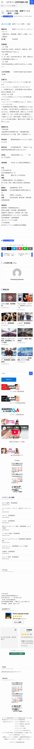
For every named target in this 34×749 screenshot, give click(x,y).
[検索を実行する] (31, 373)
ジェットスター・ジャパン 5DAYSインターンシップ (16, 510)
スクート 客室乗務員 (8, 516)
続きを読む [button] (6, 646)
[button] (3, 248)
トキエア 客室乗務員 (8, 521)
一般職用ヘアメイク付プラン (10, 739)
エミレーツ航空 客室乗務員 (10, 557)
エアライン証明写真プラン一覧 (22, 721)
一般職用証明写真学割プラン (25, 737)
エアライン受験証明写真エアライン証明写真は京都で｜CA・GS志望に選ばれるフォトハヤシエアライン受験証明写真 (17, 718)
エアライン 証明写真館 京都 (17, 2)
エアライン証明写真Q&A (14, 734)
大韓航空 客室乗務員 (8, 552)
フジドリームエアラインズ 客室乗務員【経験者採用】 (16, 540)
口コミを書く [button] (18, 622)
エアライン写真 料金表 (7, 732)
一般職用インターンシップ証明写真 (10, 737)
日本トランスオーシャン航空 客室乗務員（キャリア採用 (16, 528)
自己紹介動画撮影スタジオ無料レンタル (23, 732)
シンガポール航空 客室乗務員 (11, 534)
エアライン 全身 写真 (19, 726)
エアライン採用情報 (7, 16)
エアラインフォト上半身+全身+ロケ (23, 730)
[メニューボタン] (2, 2)
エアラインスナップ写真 (20, 728)
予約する (9, 379)
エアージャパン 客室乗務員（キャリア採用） (15, 547)
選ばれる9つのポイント (8, 721)
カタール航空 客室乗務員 (9, 503)
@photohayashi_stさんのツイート (11, 671)
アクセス (23, 734)
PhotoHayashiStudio (17, 279)
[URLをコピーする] (30, 248)
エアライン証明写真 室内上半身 (22, 724)
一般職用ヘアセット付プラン (23, 739)
